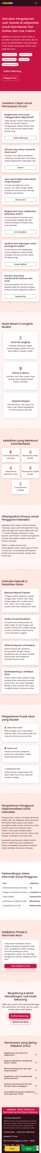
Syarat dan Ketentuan (26, 1132)
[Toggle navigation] (36, 3)
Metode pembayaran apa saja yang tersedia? (17, 1069)
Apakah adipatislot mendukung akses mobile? (18, 1061)
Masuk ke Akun (20, 1021)
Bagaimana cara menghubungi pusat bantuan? (18, 1077)
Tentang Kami (9, 1132)
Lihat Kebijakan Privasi (20, 966)
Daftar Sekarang (12, 71)
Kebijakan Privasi (10, 1136)
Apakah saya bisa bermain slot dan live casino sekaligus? (18, 1085)
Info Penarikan (20, 232)
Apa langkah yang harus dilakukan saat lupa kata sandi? (19, 1093)
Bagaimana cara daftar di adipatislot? (15, 1054)
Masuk (20, 167)
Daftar (32, 1141)
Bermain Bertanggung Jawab (15, 1141)
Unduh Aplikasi (20, 264)
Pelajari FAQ (10, 78)
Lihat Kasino (20, 200)
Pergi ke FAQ (20, 296)
